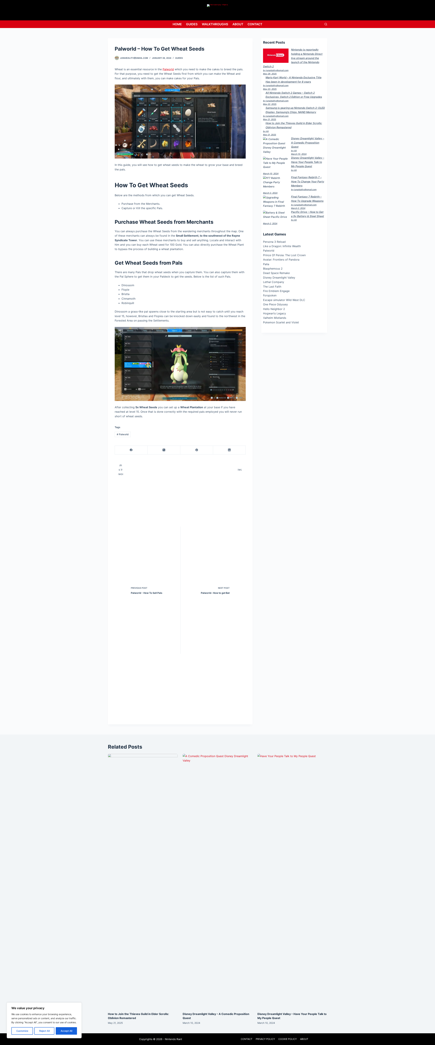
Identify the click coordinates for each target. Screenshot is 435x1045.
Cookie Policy (287, 1039)
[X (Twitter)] (164, 450)
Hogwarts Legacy (274, 313)
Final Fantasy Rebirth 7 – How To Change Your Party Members (307, 181)
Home (177, 24)
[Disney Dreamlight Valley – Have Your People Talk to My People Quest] (276, 163)
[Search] (326, 24)
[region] (44, 1020)
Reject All (44, 1030)
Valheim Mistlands (274, 317)
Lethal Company (273, 282)
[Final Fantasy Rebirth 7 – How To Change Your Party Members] (276, 182)
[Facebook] (131, 450)
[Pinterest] (196, 450)
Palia (266, 264)
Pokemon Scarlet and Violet (281, 322)
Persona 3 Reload (274, 241)
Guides (192, 24)
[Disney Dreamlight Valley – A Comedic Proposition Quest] (276, 145)
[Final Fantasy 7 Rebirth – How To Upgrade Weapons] (276, 202)
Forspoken (269, 295)
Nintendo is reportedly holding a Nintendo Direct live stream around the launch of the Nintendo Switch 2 (293, 58)
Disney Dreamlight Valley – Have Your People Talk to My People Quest (307, 162)
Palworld (168, 69)
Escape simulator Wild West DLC (284, 300)
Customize (22, 1030)
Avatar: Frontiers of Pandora (281, 259)
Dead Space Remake (276, 273)
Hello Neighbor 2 (274, 309)
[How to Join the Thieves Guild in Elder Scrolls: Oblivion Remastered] (143, 881)
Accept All (66, 1030)
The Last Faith (272, 286)
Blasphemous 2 (273, 268)
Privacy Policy (265, 1039)
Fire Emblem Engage (276, 291)
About (237, 24)
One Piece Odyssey (275, 304)
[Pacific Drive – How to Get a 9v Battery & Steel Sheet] (276, 215)
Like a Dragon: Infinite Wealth (282, 246)
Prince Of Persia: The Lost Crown (284, 255)
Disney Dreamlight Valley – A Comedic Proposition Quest (307, 143)
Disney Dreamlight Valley (279, 277)
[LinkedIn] (229, 450)
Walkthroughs (215, 24)
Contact (255, 24)
